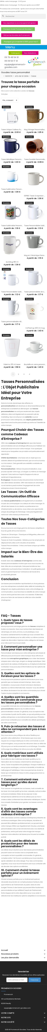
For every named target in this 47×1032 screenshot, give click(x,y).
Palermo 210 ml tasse (12, 364)
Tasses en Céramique (9, 534)
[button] (19, 23)
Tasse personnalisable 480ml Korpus (15, 321)
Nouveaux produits (10, 954)
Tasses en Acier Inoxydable (11, 540)
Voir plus (4, 94)
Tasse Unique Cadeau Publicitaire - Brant (17, 129)
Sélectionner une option (28, 192)
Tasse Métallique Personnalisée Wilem (16, 159)
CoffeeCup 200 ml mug (35, 328)
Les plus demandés (10, 957)
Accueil (4, 950)
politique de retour (19, 749)
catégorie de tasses (36, 640)
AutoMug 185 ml (12, 262)
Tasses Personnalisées (9, 545)
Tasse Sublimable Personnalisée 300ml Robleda (20, 225)
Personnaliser (5, 126)
